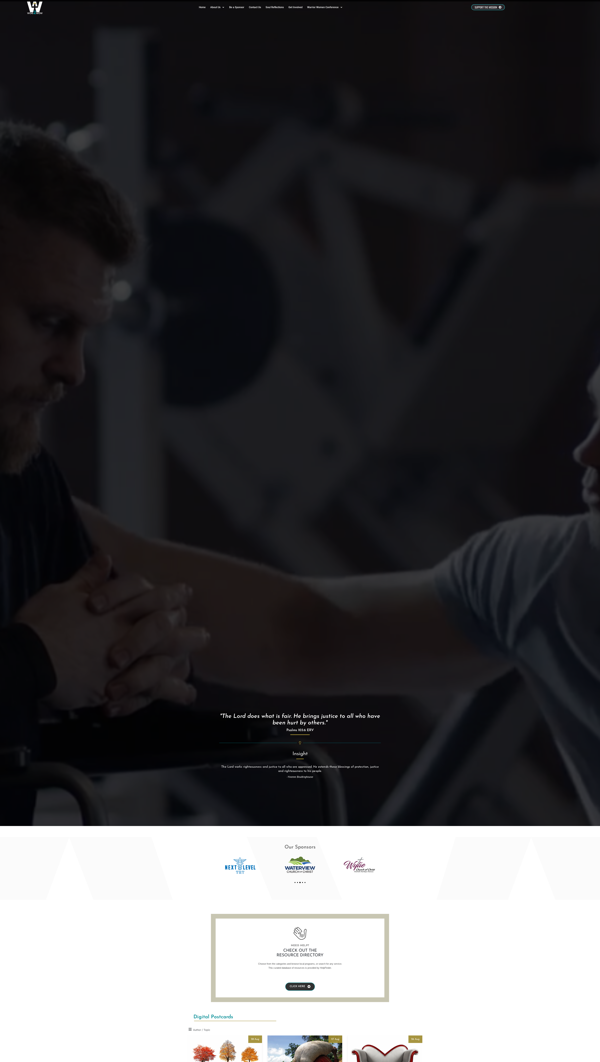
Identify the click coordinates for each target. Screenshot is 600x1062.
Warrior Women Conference (323, 7)
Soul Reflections (275, 7)
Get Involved (295, 7)
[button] (297, 882)
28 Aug (255, 1039)
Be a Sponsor (236, 7)
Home (202, 7)
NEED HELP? (300, 945)
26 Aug (415, 1039)
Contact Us (255, 7)
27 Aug (335, 1039)
